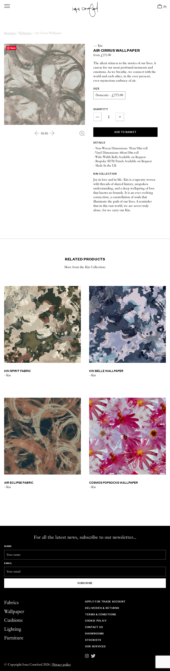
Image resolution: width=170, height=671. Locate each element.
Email (8, 563)
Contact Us (94, 627)
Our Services (95, 646)
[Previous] (37, 133)
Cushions (13, 620)
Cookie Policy (96, 620)
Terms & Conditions (100, 614)
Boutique (10, 33)
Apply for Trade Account (105, 601)
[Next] (52, 133)
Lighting (12, 629)
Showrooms (94, 633)
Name (8, 546)
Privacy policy (61, 664)
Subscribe (85, 583)
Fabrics (11, 602)
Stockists (93, 640)
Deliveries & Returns (102, 608)
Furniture (13, 638)
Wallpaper (25, 33)
